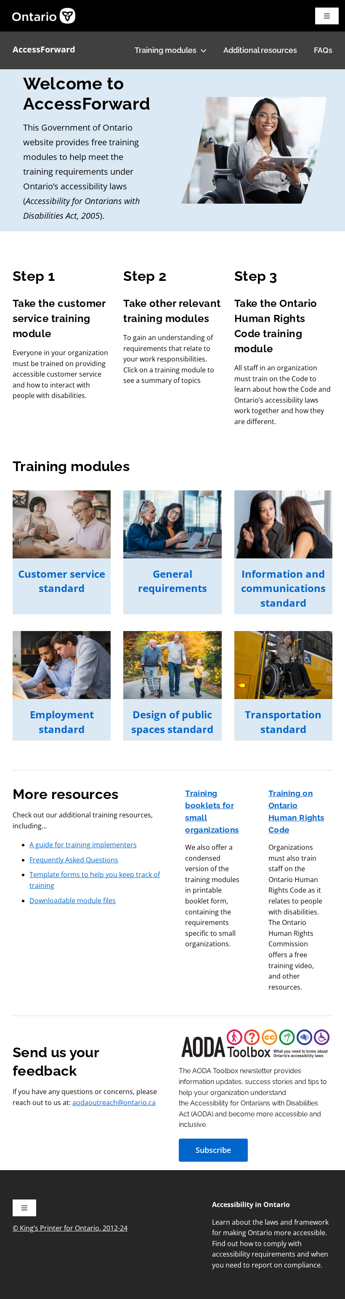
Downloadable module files (72, 900)
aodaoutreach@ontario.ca (114, 1102)
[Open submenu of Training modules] (201, 50)
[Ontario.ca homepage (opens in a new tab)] (36, 15)
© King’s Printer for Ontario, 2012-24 (70, 1228)
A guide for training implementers (83, 844)
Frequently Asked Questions (73, 859)
